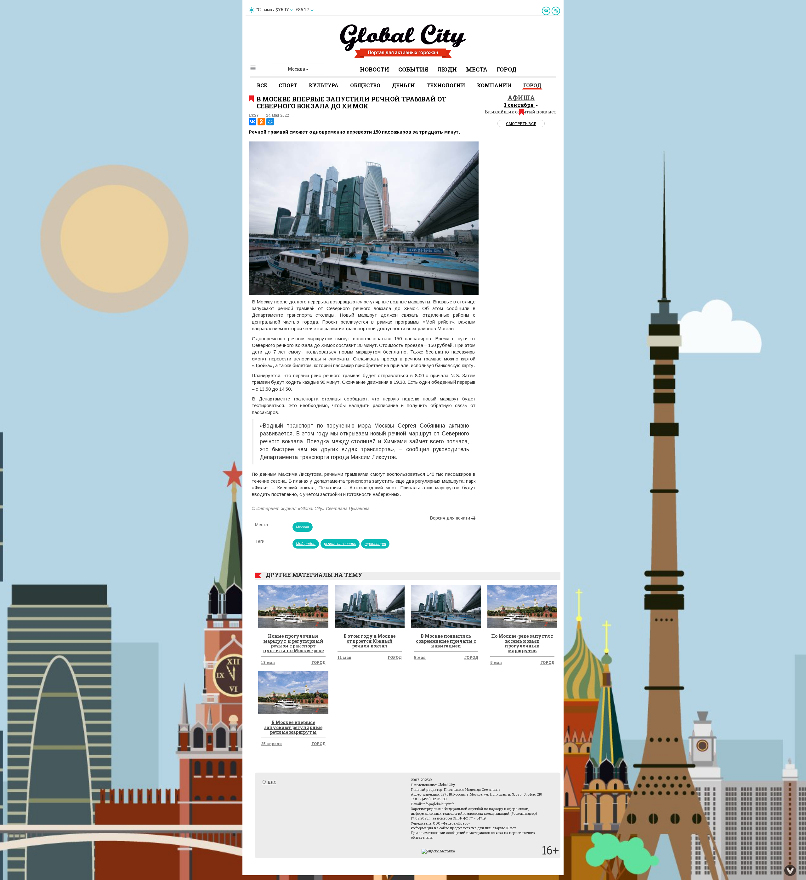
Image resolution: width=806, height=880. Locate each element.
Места (476, 69)
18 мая (268, 662)
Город (507, 69)
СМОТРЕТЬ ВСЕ (521, 123)
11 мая (344, 657)
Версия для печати (450, 518)
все (262, 85)
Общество (365, 85)
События (413, 69)
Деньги (403, 85)
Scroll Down (790, 870)
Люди (447, 69)
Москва (297, 69)
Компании (494, 85)
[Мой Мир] (270, 121)
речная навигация (340, 544)
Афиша (521, 98)
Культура (323, 85)
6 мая (420, 657)
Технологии (446, 85)
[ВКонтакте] (252, 121)
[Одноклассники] (261, 121)
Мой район (305, 544)
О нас (269, 781)
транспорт (375, 544)
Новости (374, 69)
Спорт (288, 85)
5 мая (496, 662)
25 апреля (271, 743)
